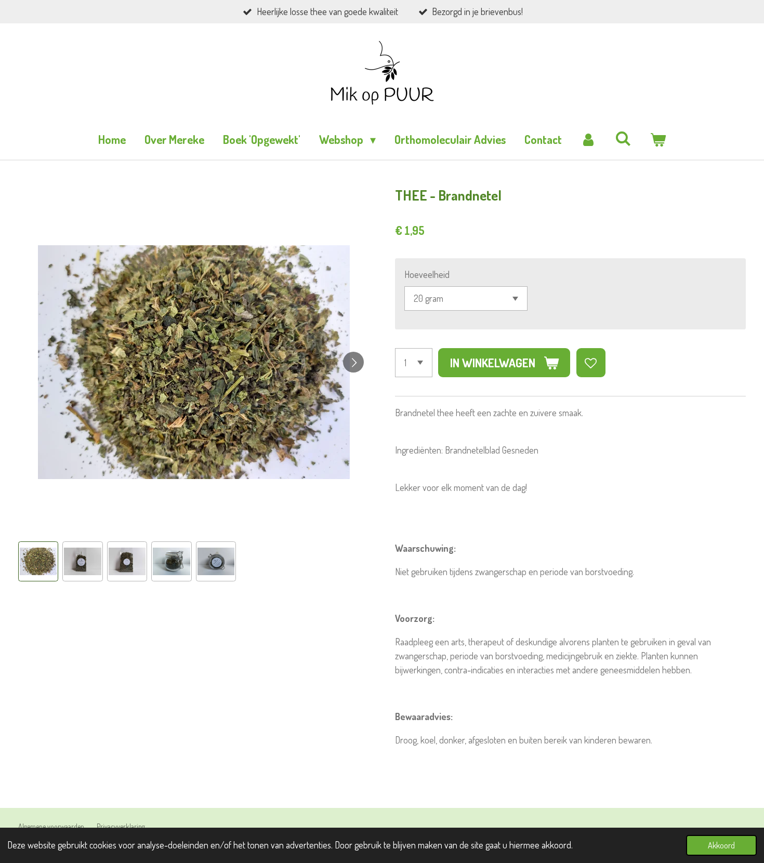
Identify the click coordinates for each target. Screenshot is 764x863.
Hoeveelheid (427, 274)
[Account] (588, 139)
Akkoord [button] (721, 845)
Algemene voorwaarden (51, 826)
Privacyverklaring (121, 826)
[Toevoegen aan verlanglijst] (590, 362)
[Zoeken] (623, 138)
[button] (38, 561)
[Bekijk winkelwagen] (657, 139)
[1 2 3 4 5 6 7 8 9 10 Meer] (413, 362)
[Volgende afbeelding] (353, 362)
